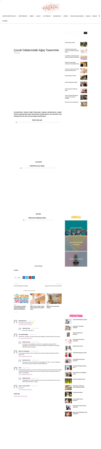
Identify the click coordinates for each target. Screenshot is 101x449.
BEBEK (31, 16)
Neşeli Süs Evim (26, 328)
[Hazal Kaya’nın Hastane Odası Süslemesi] (68, 407)
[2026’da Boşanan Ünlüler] (83, 44)
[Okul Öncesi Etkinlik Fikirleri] (68, 381)
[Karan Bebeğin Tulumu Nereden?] (68, 400)
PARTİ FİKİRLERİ (23, 16)
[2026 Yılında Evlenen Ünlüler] (83, 77)
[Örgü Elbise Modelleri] (68, 394)
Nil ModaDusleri (22, 320)
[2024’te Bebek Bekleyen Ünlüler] (68, 354)
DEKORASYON (57, 16)
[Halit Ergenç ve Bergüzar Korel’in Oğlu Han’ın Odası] (68, 387)
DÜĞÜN (65, 16)
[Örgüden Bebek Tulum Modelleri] (68, 334)
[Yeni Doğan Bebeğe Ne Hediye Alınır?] (68, 367)
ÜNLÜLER (88, 16)
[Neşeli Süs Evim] (50, 7)
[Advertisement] (38, 38)
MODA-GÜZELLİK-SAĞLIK (77, 16)
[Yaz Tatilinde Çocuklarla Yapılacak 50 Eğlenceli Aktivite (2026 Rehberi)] (21, 298)
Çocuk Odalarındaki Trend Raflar (21, 286)
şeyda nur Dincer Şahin (24, 385)
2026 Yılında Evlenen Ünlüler (70, 75)
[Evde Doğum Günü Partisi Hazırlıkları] (68, 341)
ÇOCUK (38, 16)
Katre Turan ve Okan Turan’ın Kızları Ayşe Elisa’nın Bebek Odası (37, 308)
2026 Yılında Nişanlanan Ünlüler (71, 82)
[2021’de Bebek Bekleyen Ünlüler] (68, 321)
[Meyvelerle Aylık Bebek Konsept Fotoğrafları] (68, 414)
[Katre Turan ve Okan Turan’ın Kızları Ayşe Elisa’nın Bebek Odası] (37, 298)
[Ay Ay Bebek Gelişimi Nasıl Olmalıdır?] (68, 361)
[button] (99, 16)
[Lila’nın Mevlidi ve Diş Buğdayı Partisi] (68, 374)
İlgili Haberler (18, 290)
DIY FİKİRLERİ (46, 16)
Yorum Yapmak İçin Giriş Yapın (25, 324)
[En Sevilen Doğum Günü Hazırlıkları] (76, 243)
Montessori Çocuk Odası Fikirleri (71, 102)
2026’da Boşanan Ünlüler (70, 42)
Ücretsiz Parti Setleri (8, 16)
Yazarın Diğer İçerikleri (29, 290)
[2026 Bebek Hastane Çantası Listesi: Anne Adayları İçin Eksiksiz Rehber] (83, 51)
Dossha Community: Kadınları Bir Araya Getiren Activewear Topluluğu (71, 97)
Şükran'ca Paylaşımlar (24, 351)
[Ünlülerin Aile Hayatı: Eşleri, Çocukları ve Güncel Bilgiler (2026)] (83, 64)
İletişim (4, 21)
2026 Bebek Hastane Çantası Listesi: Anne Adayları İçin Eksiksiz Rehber (72, 50)
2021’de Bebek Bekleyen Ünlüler (80, 319)
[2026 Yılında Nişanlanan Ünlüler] (83, 84)
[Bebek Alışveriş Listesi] (68, 347)
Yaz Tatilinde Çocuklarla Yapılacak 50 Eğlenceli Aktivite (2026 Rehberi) (20, 308)
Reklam (94, 16)
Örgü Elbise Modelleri (78, 392)
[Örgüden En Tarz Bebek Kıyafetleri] (68, 328)
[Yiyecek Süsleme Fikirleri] (76, 259)
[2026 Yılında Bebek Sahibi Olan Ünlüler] (83, 90)
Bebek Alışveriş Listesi (78, 346)
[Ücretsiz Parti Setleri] (76, 228)
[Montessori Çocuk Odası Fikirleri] (54, 298)
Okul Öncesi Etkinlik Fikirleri (79, 379)
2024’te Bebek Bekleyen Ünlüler (80, 352)
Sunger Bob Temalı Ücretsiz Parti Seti (53, 286)
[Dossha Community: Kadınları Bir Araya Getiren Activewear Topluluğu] (83, 97)
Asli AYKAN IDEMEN (23, 334)
